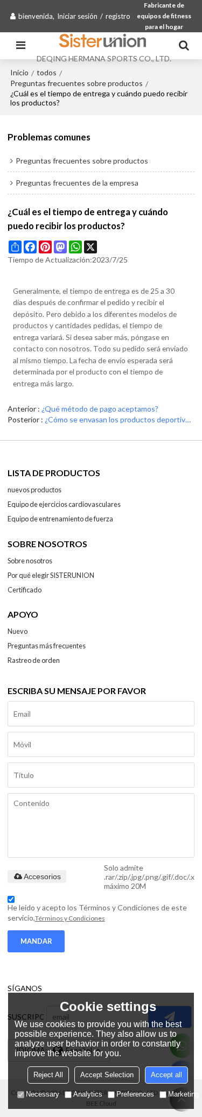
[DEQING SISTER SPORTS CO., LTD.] (104, 40)
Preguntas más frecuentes (47, 645)
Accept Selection (107, 1075)
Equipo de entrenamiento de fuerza (60, 518)
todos (47, 72)
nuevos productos (34, 489)
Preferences (135, 1094)
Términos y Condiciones (70, 918)
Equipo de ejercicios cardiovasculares (64, 504)
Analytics (87, 1094)
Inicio (19, 72)
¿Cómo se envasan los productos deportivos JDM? (120, 419)
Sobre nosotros (30, 560)
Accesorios (42, 876)
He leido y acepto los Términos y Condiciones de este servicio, (97, 912)
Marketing (183, 1094)
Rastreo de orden (34, 660)
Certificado (24, 589)
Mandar (36, 941)
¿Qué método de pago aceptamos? (99, 408)
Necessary (42, 1094)
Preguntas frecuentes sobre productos (76, 83)
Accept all (166, 1075)
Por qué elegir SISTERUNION (51, 575)
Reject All (48, 1075)
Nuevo (17, 631)
